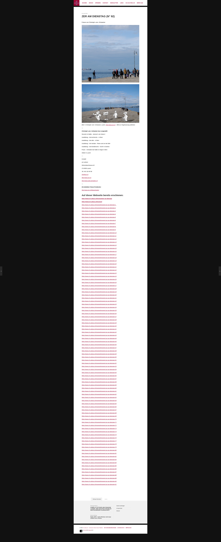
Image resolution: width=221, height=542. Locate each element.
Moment (118, 510)
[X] (92, 531)
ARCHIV (91, 3)
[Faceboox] (81, 531)
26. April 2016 (119, 508)
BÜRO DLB (140, 3)
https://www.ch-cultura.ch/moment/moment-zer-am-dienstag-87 (99, 472)
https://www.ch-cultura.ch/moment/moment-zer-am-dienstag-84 (99, 462)
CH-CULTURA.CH (130, 3)
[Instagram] (89, 531)
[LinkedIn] (84, 531)
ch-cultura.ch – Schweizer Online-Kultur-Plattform (93, 527)
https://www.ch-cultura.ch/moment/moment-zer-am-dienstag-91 (99, 484)
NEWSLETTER (114, 3)
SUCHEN (84, 3)
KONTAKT (105, 3)
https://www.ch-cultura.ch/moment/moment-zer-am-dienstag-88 (99, 475)
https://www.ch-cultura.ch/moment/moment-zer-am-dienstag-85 (99, 466)
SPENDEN (98, 3)
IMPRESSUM (128, 527)
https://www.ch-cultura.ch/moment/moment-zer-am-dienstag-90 (99, 481)
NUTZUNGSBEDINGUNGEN (110, 527)
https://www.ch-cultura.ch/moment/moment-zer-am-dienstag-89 (99, 478)
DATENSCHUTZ (120, 527)
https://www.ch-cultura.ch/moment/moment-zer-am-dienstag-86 (99, 469)
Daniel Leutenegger (120, 505)
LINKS (121, 3)
